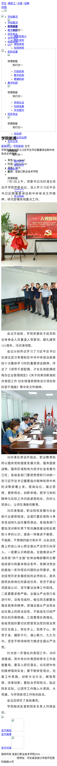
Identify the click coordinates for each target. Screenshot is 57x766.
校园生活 (13, 41)
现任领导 (19, 40)
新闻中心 (6, 146)
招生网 (18, 133)
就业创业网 (20, 137)
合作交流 (13, 38)
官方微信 (6, 730)
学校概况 (13, 22)
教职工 (12, 3)
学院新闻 (18, 146)
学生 (3, 3)
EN (9, 44)
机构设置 (13, 26)
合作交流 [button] (13, 141)
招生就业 (13, 34)
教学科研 (13, 30)
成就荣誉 (19, 44)
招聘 (26, 3)
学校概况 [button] (13, 16)
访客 (19, 3)
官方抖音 (6, 747)
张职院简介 (20, 36)
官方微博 (6, 734)
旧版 (4, 7)
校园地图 (19, 48)
